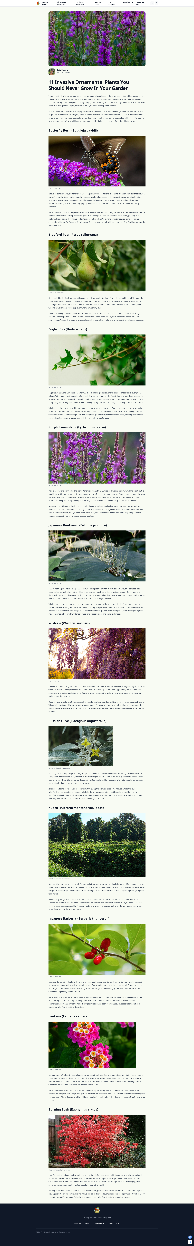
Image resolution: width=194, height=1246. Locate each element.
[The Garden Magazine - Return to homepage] (97, 1210)
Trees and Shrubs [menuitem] (97, 3)
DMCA (87, 1223)
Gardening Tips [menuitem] (140, 3)
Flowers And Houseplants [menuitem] (61, 3)
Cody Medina (62, 70)
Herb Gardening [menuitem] (111, 3)
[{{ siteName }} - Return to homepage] (38, 3)
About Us (77, 1223)
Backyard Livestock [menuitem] (44, 3)
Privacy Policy (98, 1223)
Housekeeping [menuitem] (128, 2)
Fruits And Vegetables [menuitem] (80, 3)
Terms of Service (114, 1223)
